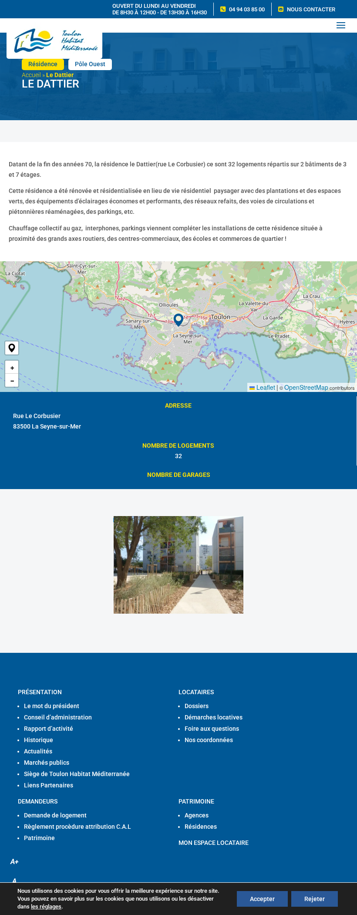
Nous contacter (311, 9)
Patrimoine (39, 837)
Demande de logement (55, 815)
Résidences (201, 826)
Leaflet (265, 387)
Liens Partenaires (48, 785)
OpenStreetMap (306, 387)
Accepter (262, 898)
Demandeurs (37, 801)
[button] (11, 348)
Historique (38, 739)
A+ (14, 862)
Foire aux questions (212, 728)
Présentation (40, 692)
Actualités (38, 751)
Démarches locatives (213, 717)
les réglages (46, 906)
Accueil (31, 74)
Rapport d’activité (48, 728)
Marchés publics (46, 762)
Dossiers (197, 705)
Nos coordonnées (209, 739)
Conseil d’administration (58, 717)
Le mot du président (51, 705)
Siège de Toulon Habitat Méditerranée (77, 773)
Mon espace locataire (213, 842)
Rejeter (314, 898)
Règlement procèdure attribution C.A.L (77, 826)
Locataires (196, 692)
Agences (197, 815)
